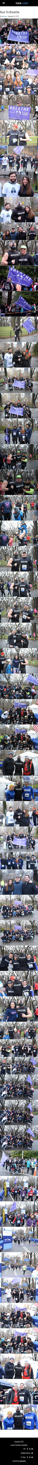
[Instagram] (29, 1449)
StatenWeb (22, 1461)
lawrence (4, 16)
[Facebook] (27, 1449)
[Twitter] (32, 1449)
